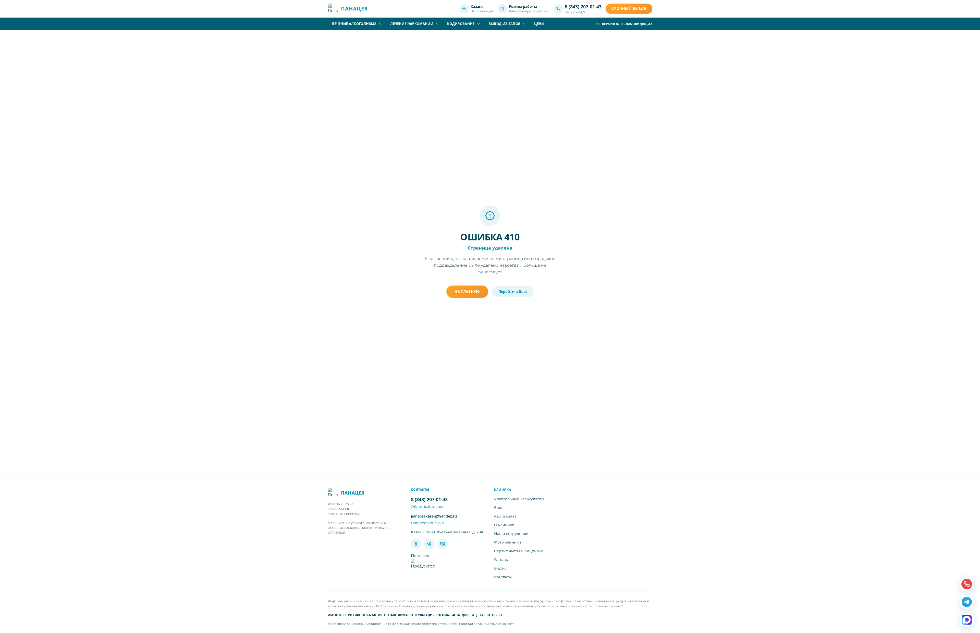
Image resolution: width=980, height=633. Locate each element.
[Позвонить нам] (967, 584)
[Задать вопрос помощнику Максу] (967, 620)
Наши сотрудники (511, 533)
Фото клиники (507, 542)
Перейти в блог (513, 291)
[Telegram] (429, 544)
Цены (539, 23)
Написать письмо (427, 523)
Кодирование (461, 23)
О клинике (504, 525)
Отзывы (501, 559)
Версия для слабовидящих (627, 24)
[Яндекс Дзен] (416, 544)
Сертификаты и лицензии (518, 551)
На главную (467, 291)
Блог (498, 507)
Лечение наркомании (411, 23)
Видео (500, 568)
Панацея (420, 555)
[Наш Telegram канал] (967, 602)
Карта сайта (505, 516)
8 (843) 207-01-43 (583, 7)
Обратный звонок (427, 506)
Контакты (503, 577)
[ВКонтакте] (442, 544)
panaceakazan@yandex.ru (434, 516)
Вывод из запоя (504, 23)
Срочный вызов (629, 8)
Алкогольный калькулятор (519, 499)
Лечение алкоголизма (354, 23)
